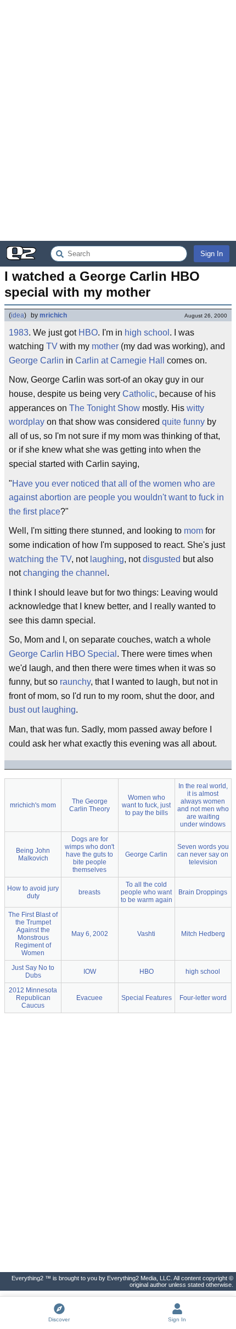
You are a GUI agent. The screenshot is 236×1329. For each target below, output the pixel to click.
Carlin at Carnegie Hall (120, 360)
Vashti (146, 934)
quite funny (183, 421)
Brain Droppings (202, 892)
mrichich (53, 315)
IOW (89, 971)
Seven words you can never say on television (203, 854)
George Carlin (36, 360)
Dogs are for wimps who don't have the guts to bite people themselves (89, 854)
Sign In (211, 254)
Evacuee (89, 998)
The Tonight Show (104, 408)
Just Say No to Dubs (33, 971)
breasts (89, 892)
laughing (107, 559)
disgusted (162, 559)
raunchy (75, 681)
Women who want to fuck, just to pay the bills (146, 805)
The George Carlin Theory (89, 805)
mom (193, 530)
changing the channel (65, 572)
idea (17, 315)
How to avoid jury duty (33, 892)
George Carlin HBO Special (63, 653)
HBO (88, 332)
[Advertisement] (118, 120)
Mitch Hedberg (203, 934)
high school (147, 332)
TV (52, 346)
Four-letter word (203, 998)
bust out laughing (42, 709)
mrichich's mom (33, 805)
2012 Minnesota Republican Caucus (33, 997)
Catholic (138, 393)
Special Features (146, 998)
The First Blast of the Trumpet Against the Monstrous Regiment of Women (33, 934)
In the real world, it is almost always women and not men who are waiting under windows (203, 805)
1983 (19, 332)
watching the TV (40, 559)
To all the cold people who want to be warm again (146, 892)
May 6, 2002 (89, 934)
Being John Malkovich (33, 854)
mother (105, 346)
